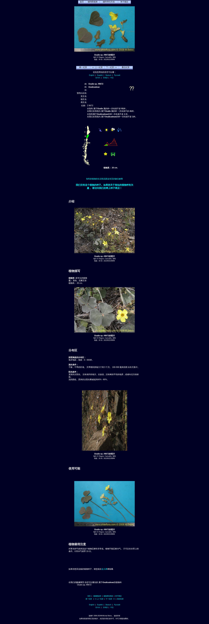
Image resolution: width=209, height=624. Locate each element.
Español (100, 75)
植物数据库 (97, 596)
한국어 (97, 78)
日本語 (105, 78)
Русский (117, 75)
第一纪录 (89, 599)
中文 (112, 78)
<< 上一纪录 (99, 599)
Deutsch (108, 75)
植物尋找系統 (108, 596)
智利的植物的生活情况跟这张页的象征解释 (104, 179)
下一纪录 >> (110, 599)
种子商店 (118, 596)
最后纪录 (120, 599)
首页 (89, 596)
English (91, 75)
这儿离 (104, 569)
